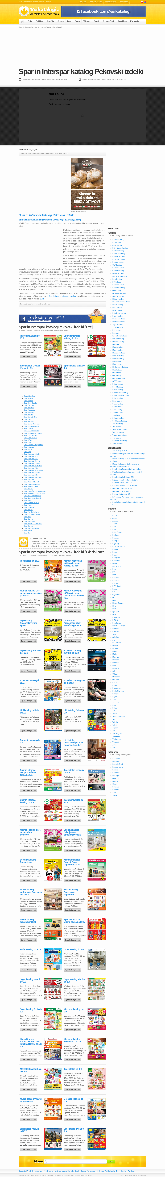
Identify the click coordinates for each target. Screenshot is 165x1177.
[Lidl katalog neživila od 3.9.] (53, 720)
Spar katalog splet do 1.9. (74, 367)
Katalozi (145, 2)
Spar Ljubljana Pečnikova (33, 466)
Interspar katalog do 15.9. (30, 337)
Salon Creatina (117, 407)
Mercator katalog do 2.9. (73, 1010)
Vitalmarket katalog (119, 441)
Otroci (96, 21)
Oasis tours (116, 373)
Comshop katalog (118, 268)
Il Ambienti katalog (119, 313)
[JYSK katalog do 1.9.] (97, 959)
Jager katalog (117, 324)
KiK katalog (116, 330)
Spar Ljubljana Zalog (31, 475)
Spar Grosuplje (29, 412)
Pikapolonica (117, 688)
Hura (114, 609)
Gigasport (116, 595)
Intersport (115, 631)
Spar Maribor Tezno (31, 486)
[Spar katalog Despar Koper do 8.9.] (53, 375)
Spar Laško (28, 442)
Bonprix (115, 549)
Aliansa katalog (118, 239)
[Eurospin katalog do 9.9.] (53, 750)
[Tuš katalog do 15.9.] (53, 571)
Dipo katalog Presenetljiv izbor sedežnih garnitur (72, 623)
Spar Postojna (29, 507)
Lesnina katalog (118, 342)
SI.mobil (115, 702)
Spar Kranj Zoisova (30, 438)
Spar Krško (28, 440)
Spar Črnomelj (29, 405)
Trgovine (124, 2)
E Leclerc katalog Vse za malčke (74, 681)
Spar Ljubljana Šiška (31, 468)
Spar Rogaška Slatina (31, 528)
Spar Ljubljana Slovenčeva (33, 470)
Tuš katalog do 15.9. (29, 561)
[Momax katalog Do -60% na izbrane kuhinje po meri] (97, 571)
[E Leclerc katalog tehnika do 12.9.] (97, 660)
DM (113, 572)
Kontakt (70, 1171)
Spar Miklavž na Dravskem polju (35, 491)
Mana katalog (117, 347)
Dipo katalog (117, 279)
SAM (114, 699)
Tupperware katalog (119, 435)
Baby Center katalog (120, 248)
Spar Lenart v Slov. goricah (33, 445)
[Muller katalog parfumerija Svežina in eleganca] (53, 899)
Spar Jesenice (29, 422)
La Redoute (116, 643)
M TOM (115, 648)
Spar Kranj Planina (30, 435)
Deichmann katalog (119, 276)
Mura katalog (117, 364)
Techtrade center (118, 716)
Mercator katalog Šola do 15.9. (30, 1070)
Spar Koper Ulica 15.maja (33, 433)
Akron (114, 518)
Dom (69, 21)
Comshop (115, 561)
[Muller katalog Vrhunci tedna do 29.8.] (53, 1109)
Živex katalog (117, 444)
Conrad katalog (118, 271)
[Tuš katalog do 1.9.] (97, 1079)
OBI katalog (116, 376)
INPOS (115, 620)
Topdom (115, 728)
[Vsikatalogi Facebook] (103, 17)
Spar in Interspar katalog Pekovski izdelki (81, 71)
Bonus (114, 552)
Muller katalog (117, 361)
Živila (30, 21)
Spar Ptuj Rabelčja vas (32, 514)
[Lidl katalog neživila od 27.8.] (53, 1139)
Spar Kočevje (28, 428)
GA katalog (116, 290)
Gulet (114, 600)
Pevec (114, 685)
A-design (115, 515)
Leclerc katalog (118, 339)
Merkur (115, 665)
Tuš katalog (116, 438)
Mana (114, 651)
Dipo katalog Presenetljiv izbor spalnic (28, 623)
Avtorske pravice (61, 1171)
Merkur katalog (117, 356)
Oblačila (50, 21)
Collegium (116, 558)
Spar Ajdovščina (29, 396)
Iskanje (38, 1161)
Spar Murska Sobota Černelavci (35, 493)
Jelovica (115, 637)
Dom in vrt (116, 761)
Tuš (113, 731)
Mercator (115, 663)
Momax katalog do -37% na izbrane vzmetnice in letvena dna (74, 594)
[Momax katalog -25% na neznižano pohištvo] (53, 840)
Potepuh (115, 790)
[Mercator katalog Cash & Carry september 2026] (97, 869)
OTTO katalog (117, 381)
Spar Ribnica (28, 526)
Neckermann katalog (120, 367)
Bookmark (100, 1171)
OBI (113, 671)
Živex (114, 745)
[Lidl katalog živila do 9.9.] (97, 720)
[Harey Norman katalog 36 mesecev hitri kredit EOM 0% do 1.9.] (53, 1049)
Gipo (114, 597)
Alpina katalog (117, 242)
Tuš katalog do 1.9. (73, 1069)
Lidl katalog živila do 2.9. (74, 1130)
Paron (114, 682)
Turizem (115, 795)
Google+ (124, 1171)
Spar (114, 705)
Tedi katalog (116, 427)
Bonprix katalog (118, 262)
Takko (114, 714)
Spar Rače (27, 517)
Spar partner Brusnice (31, 503)
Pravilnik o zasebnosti (34, 1171)
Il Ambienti (116, 617)
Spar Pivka (27, 505)
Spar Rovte (28, 531)
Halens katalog (117, 299)
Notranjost (116, 776)
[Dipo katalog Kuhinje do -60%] (53, 660)
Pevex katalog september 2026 (28, 920)
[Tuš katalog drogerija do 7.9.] (97, 780)
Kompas (115, 333)
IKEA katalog (117, 310)
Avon (114, 529)
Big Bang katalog (118, 259)
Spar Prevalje (28, 510)
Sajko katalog (117, 404)
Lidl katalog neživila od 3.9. (29, 711)
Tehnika (86, 21)
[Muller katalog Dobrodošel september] (97, 899)
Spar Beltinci (28, 398)
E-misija (115, 580)
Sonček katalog (118, 412)
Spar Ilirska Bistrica (30, 417)
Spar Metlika (28, 489)
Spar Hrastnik (28, 415)
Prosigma (115, 694)
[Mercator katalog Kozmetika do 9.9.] (97, 1049)
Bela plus (115, 541)
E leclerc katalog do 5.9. (73, 1100)
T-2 (113, 711)
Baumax (115, 538)
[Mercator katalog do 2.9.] (97, 1019)
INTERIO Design (118, 626)
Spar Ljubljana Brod (31, 456)
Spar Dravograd (29, 410)
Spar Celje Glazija (30, 403)
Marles (114, 654)
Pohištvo (39, 21)
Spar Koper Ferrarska (31, 431)
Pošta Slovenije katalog (121, 395)
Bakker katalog (118, 251)
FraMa (114, 589)
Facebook (131, 1171)
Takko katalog (117, 424)
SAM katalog (117, 410)
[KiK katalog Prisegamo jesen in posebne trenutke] (97, 750)
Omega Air (116, 677)
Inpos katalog (117, 316)
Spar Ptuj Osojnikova (31, 512)
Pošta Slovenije (118, 691)
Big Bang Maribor (118, 546)
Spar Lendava (29, 447)
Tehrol (114, 725)
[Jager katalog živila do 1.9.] (53, 1019)
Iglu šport (115, 612)
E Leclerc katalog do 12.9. (30, 681)
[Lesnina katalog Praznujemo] (53, 869)
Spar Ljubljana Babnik (31, 454)
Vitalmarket (116, 739)
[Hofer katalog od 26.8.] (53, 959)
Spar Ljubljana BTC (31, 459)
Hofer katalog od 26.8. (30, 949)
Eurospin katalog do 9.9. (30, 741)
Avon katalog (117, 245)
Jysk (114, 640)
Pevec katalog (117, 390)
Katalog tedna (117, 767)
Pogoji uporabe (49, 1171)
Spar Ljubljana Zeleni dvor (33, 477)
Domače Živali (108, 21)
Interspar (115, 629)
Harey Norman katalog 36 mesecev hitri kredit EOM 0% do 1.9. (31, 1043)
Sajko (114, 697)
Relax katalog (117, 398)
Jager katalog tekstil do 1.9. (30, 980)
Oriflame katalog (118, 378)
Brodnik (115, 555)
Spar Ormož (28, 500)
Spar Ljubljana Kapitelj (32, 463)
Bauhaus (115, 535)
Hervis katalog (117, 305)
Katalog (83, 1171)
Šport (77, 21)
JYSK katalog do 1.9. (74, 949)
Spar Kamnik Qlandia (31, 426)
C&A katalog (117, 265)
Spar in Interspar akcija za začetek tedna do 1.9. (28, 772)
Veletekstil (116, 736)
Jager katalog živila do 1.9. (31, 1010)
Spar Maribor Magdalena (32, 482)
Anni (114, 527)
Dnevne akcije (96, 2)
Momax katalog (118, 359)
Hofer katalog (117, 307)
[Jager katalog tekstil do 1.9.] (53, 989)
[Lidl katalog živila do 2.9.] (97, 1139)
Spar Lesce (28, 449)
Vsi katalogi (91, 1171)
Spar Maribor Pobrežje (32, 484)
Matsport (115, 660)
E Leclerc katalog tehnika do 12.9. (72, 651)
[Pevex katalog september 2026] (53, 929)
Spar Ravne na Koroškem (33, 524)
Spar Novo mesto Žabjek (32, 498)
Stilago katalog (117, 418)
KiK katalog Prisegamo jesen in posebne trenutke (73, 742)
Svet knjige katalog (119, 421)
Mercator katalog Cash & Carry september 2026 (72, 862)
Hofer (114, 606)
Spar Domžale (29, 408)
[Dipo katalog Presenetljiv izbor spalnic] (53, 630)
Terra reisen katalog (119, 429)
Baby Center (117, 532)
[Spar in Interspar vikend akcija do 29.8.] (97, 929)
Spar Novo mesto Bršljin (32, 496)
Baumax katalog (118, 256)
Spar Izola (27, 419)
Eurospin (115, 583)
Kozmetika (134, 21)
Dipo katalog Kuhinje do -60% (30, 651)
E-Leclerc (115, 578)
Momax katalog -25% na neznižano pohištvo (30, 832)
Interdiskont (116, 623)
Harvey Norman (118, 603)
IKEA (114, 614)
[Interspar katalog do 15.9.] (53, 346)
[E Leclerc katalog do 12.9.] (53, 690)
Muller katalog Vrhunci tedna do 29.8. (31, 1100)
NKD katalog (117, 370)
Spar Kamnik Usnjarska (32, 424)
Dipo (114, 569)
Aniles (114, 524)
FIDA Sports (117, 586)
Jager (114, 634)
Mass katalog (117, 350)
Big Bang (115, 544)
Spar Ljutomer (29, 480)
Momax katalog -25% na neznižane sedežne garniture (31, 593)
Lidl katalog (116, 344)
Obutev (60, 21)
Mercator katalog (118, 353)
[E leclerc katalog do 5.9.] (97, 1109)
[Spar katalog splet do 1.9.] (97, 375)
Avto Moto (122, 21)
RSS (117, 1171)
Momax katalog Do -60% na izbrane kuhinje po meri (73, 563)
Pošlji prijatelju (110, 1171)
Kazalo (77, 1171)
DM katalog (116, 282)
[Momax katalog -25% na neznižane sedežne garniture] (53, 600)
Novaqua (115, 668)
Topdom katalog (118, 432)
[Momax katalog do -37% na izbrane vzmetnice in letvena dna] (97, 600)
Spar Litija (27, 452)
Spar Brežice (28, 401)
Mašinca (115, 657)
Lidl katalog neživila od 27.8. (29, 1130)
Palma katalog (117, 384)
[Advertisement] (82, 48)
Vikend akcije (110, 2)
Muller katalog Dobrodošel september (71, 892)
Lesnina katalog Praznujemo (28, 861)
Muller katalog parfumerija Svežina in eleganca (31, 892)
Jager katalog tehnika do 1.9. (74, 980)
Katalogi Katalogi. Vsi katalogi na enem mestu (40, 11)
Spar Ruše (27, 533)
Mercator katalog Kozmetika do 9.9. (72, 1040)
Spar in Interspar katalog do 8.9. (72, 337)
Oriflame (115, 680)
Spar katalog (29, 27)
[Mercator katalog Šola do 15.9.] (53, 1079)
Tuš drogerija (117, 733)
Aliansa (115, 521)
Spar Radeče (28, 519)
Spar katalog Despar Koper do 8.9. (30, 367)
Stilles (114, 708)
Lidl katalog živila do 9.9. (74, 711)
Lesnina (115, 646)
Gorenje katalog (118, 296)
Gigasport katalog (119, 293)
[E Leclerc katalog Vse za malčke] (97, 690)
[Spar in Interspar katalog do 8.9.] (97, 346)
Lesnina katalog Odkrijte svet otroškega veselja (72, 832)
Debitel (115, 563)
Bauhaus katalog (118, 254)
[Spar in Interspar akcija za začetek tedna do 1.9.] (53, 780)
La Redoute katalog (119, 336)
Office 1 (115, 674)
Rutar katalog (117, 401)
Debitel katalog (117, 273)
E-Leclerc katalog (118, 285)
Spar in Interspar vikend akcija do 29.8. (74, 920)
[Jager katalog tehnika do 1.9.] (97, 989)
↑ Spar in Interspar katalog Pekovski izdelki (132, 1175)
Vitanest (115, 742)
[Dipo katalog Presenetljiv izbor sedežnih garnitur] (97, 630)
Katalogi (82, 2)
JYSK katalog (117, 327)
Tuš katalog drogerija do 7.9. (74, 771)
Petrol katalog (117, 387)
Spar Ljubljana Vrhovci (32, 473)
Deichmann (116, 566)
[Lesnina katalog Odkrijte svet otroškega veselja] (97, 840)
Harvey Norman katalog (121, 302)
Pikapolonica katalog (120, 393)
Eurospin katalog (118, 288)
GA (113, 592)
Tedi (114, 719)
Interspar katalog (69, 296)
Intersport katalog (118, 322)
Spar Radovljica (29, 521)
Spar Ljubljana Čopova (32, 461)
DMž (114, 575)
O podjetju (22, 1171)
